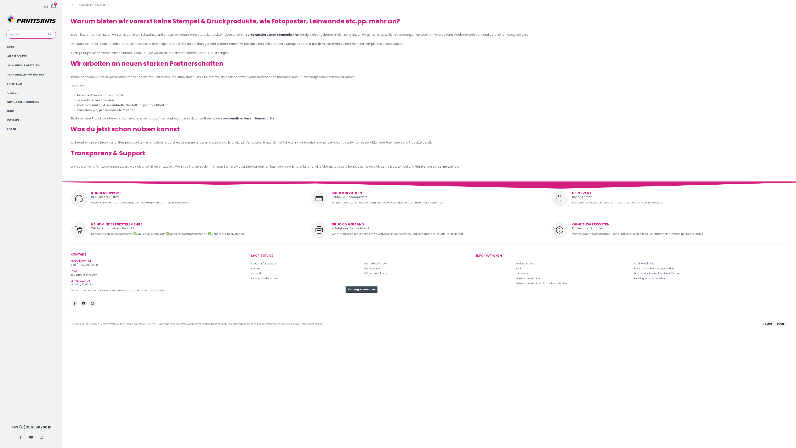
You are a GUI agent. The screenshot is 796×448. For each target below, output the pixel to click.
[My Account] (46, 5)
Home (11, 47)
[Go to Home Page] (71, 4)
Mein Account (372, 268)
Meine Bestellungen (375, 263)
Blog (10, 111)
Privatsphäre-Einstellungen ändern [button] (654, 268)
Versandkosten (135, 324)
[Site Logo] (31, 19)
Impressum (522, 273)
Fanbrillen (14, 83)
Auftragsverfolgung (375, 273)
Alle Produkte (17, 56)
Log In (11, 129)
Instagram (92, 303)
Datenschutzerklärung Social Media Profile (541, 283)
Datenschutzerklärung (529, 278)
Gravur (12, 93)
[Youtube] (31, 437)
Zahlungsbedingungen (264, 278)
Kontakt (13, 120)
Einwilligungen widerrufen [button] (649, 278)
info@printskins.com (84, 275)
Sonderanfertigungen (23, 102)
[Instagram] (41, 437)
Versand (256, 273)
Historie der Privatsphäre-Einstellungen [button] (657, 273)
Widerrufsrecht (525, 263)
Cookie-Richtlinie (644, 263)
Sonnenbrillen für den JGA (25, 74)
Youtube (83, 303)
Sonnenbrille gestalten (23, 65)
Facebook (74, 303)
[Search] (50, 34)
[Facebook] (21, 437)
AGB (518, 268)
